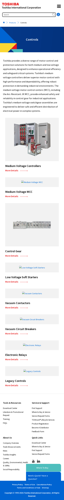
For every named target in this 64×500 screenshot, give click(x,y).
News (5, 451)
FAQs (5, 423)
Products (12, 23)
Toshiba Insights (9, 454)
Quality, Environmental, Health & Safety (15, 464)
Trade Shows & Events (12, 447)
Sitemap (45, 488)
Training (6, 419)
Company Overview (11, 443)
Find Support (37, 408)
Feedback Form (38, 431)
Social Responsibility (11, 469)
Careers (6, 458)
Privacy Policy (17, 484)
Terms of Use (29, 484)
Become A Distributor (40, 427)
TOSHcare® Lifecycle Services (43, 420)
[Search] (54, 15)
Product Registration (40, 423)
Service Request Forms (41, 416)
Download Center (10, 408)
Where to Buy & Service (41, 412)
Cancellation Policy (44, 484)
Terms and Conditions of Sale (28, 488)
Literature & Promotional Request (13, 414)
